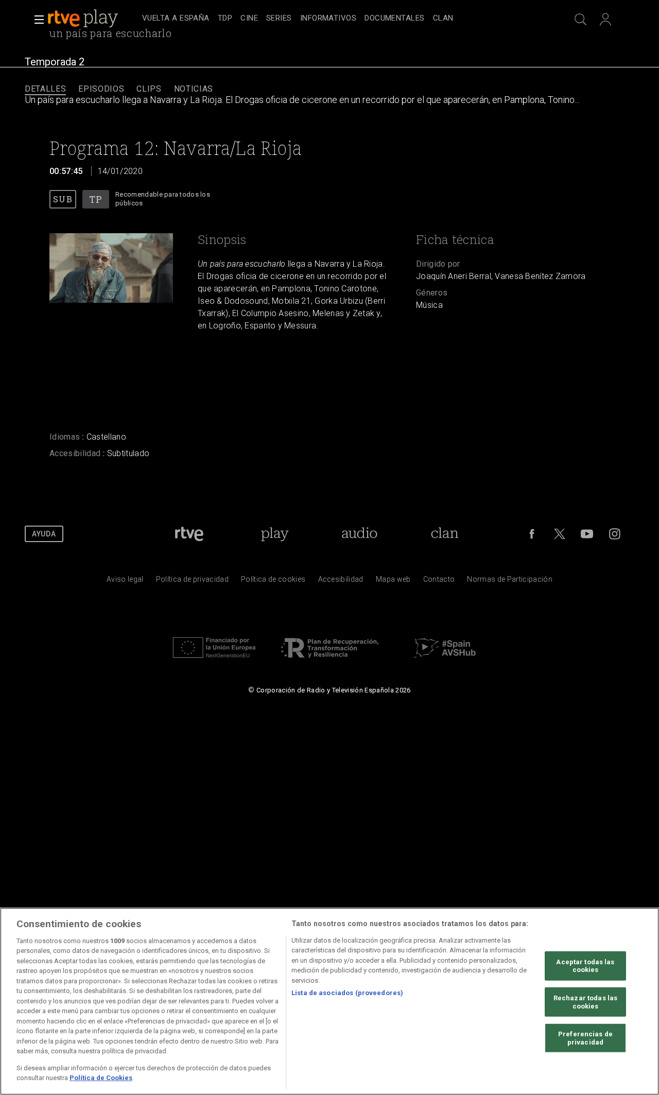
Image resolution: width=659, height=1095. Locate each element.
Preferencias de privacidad (585, 1038)
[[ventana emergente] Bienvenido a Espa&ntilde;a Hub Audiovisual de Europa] (444, 660)
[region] (329, 1001)
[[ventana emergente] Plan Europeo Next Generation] (214, 660)
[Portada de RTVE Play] (83, 18)
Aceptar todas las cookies (585, 966)
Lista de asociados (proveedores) (347, 993)
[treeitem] (176, 19)
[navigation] (341, 18)
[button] (36, 19)
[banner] (92, 18)
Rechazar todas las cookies (585, 1002)
